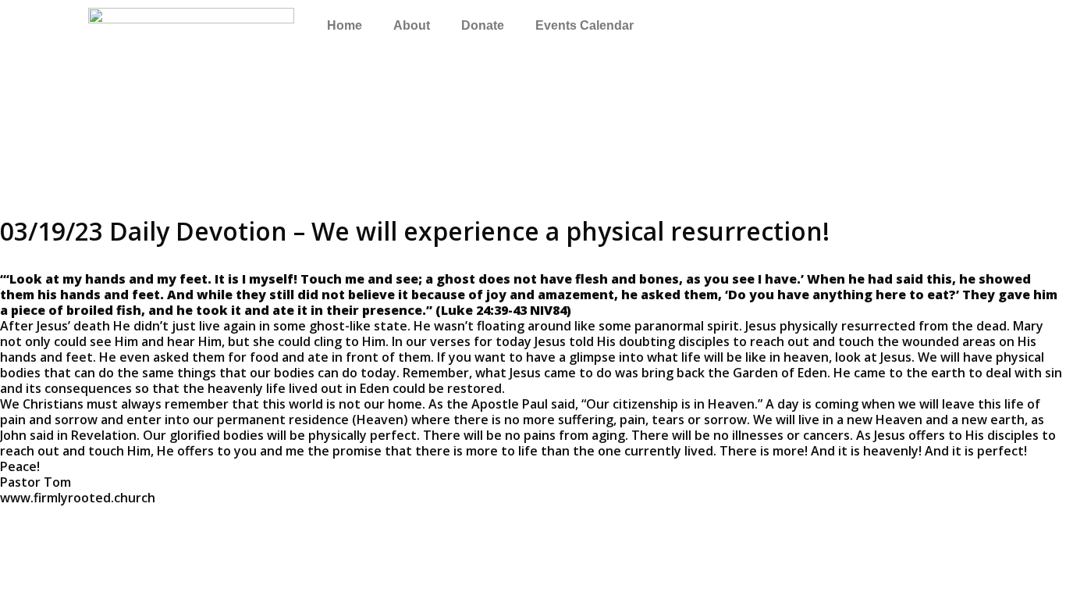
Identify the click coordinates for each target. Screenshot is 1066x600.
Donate (482, 25)
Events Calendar (584, 25)
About (411, 25)
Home (344, 25)
